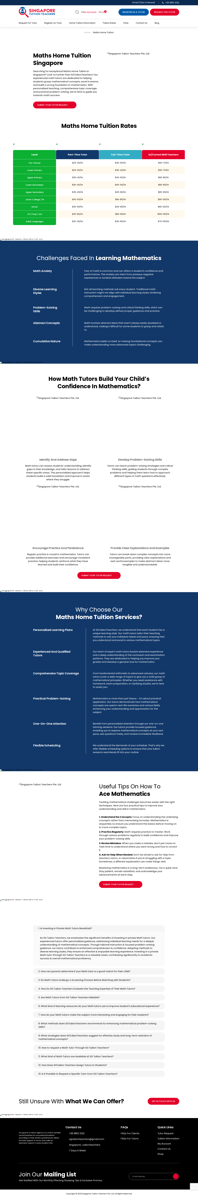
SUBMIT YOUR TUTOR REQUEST (52, 104)
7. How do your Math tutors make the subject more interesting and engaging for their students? (93, 1014)
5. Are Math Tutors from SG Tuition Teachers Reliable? (69, 997)
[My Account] (88, 12)
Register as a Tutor (134, 12)
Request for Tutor (164, 12)
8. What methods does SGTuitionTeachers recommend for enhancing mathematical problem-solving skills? (97, 1025)
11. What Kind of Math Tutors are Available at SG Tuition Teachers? (76, 1056)
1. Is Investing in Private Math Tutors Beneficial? (65, 928)
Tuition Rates (109, 22)
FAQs (125, 22)
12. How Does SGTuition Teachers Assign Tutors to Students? (72, 1065)
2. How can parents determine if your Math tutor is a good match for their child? (84, 971)
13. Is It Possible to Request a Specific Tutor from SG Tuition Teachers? (77, 1073)
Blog (157, 22)
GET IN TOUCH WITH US (163, 1101)
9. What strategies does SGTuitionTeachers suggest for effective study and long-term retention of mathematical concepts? (95, 1037)
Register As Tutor (53, 22)
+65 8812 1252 (77, 1133)
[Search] (77, 12)
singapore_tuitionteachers (84, 1144)
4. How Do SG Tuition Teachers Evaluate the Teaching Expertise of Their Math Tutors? (86, 988)
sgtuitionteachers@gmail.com (86, 1139)
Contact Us (141, 22)
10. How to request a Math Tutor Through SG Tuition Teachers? (73, 1047)
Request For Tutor (28, 22)
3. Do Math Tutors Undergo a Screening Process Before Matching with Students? (84, 980)
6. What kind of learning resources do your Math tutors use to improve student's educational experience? (99, 1006)
